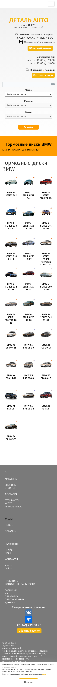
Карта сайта (8, 567)
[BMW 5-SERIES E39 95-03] (28, 273)
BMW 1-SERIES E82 (11, 194)
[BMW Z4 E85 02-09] (11, 426)
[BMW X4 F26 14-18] (11, 365)
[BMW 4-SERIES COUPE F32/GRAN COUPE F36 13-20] (46, 243)
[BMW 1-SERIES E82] (11, 182)
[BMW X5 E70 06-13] (46, 365)
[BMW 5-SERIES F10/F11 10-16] (11, 304)
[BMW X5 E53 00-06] (28, 365)
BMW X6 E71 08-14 (28, 407)
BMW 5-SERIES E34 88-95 (11, 286)
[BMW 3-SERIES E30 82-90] (11, 212)
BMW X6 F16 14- (46, 407)
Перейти (28, 127)
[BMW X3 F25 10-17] (46, 334)
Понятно (28, 682)
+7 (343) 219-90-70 (25, 38)
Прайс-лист (9, 551)
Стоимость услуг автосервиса (12, 503)
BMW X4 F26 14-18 (11, 377)
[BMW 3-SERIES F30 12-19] (28, 243)
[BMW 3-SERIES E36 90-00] (28, 212)
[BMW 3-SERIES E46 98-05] (46, 212)
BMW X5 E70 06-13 (46, 377)
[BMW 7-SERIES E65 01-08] (46, 304)
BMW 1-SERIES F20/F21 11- (46, 195)
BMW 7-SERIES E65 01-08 (46, 317)
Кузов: (28, 112)
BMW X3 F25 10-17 (46, 346)
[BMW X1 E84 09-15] (11, 334)
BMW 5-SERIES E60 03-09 (46, 286)
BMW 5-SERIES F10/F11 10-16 (11, 318)
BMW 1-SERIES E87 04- (28, 195)
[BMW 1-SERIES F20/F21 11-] (46, 182)
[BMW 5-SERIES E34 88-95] (11, 273)
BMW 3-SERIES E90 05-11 (11, 256)
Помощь (10, 531)
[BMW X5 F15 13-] (11, 395)
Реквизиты (12, 543)
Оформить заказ (43, 75)
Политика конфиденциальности (12, 582)
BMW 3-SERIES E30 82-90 (11, 225)
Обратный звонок (29, 630)
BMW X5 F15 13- (11, 407)
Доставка (11, 494)
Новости (10, 524)
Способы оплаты (10, 486)
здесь (44, 674)
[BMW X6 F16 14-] (46, 395)
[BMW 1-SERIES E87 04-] (28, 182)
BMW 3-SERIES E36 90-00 (28, 225)
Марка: (28, 90)
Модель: (28, 101)
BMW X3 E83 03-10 (28, 346)
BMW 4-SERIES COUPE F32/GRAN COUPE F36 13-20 (46, 260)
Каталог (9, 518)
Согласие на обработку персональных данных (12, 596)
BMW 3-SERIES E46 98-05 (46, 225)
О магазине (11, 475)
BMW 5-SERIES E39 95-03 (28, 286)
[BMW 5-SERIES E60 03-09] (46, 273)
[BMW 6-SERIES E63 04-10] (28, 304)
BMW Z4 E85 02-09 (11, 438)
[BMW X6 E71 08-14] (28, 395)
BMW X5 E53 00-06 (28, 377)
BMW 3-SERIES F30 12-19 (28, 256)
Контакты (11, 559)
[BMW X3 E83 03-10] (28, 334)
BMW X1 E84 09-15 (11, 346)
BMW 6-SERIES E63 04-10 (28, 317)
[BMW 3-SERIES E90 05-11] (11, 243)
